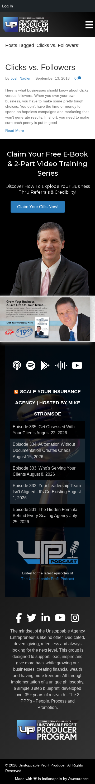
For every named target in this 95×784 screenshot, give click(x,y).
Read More (14, 130)
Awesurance (78, 779)
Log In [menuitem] (7, 6)
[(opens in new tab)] (45, 319)
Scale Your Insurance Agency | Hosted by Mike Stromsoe (48, 403)
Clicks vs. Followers (40, 67)
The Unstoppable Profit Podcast (47, 579)
